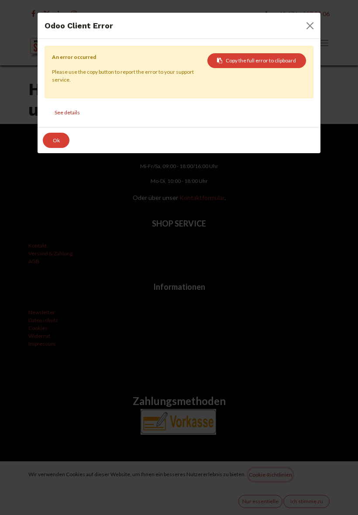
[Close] (310, 26)
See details (67, 112)
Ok (56, 140)
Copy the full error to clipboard (261, 60)
